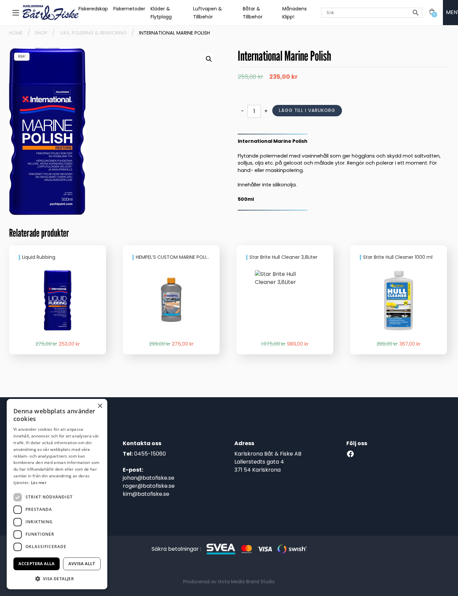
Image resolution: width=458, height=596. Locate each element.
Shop (41, 32)
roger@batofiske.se (149, 486)
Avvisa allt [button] (81, 564)
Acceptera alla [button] (36, 564)
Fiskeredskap (93, 8)
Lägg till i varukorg (307, 110)
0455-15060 (150, 454)
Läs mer (39, 482)
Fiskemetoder (129, 8)
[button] (209, 59)
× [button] (99, 406)
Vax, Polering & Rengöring (93, 32)
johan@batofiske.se (148, 478)
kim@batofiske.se (146, 494)
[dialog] (57, 494)
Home (15, 32)
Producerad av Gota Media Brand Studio (229, 582)
